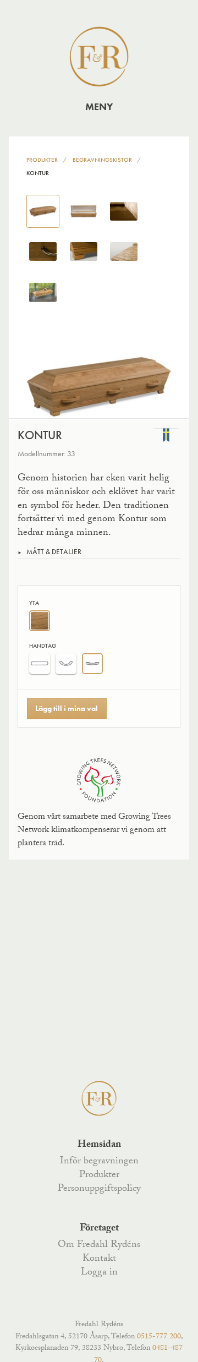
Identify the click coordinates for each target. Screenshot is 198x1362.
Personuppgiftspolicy (99, 1189)
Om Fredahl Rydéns (99, 1245)
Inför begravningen (99, 1161)
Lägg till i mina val (66, 708)
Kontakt (99, 1259)
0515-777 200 (159, 1337)
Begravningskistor (102, 159)
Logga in (99, 1273)
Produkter (42, 159)
